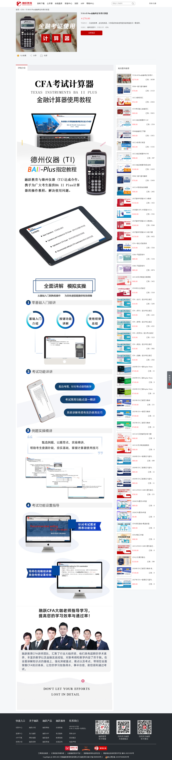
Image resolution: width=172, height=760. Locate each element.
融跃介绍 (32, 727)
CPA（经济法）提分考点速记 (142, 333)
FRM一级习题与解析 (139, 86)
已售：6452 (150, 236)
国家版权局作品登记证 (92, 753)
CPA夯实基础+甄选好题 (140, 524)
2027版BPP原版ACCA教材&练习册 (144, 221)
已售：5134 (150, 259)
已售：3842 (150, 349)
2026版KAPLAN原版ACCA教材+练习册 (146, 210)
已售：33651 (150, 113)
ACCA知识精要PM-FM (140, 154)
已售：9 (152, 382)
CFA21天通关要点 (138, 557)
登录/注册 (152, 3)
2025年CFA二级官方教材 (141, 423)
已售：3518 (150, 292)
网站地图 (32, 738)
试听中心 (19, 727)
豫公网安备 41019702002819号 (118, 757)
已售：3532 (150, 214)
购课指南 (59, 738)
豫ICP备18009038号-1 (95, 757)
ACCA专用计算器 (138, 142)
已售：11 (151, 483)
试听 (76, 3)
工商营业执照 (43, 753)
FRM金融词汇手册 (139, 131)
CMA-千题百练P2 (138, 266)
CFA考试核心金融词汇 (140, 109)
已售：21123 (150, 91)
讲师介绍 (19, 742)
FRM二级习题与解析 (139, 176)
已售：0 (152, 438)
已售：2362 (150, 360)
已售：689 (151, 461)
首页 (17, 10)
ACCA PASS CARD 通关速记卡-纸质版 (146, 490)
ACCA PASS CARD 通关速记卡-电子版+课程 (148, 546)
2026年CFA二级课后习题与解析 (143, 468)
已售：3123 (150, 337)
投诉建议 (72, 738)
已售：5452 (150, 281)
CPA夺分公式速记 (138, 288)
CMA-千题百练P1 (138, 255)
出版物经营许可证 (74, 753)
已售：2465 (150, 192)
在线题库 (58, 3)
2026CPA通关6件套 (139, 512)
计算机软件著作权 (57, 753)
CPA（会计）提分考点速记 (142, 299)
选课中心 (19, 733)
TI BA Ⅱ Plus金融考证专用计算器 (37, 10)
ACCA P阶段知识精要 (140, 187)
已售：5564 (150, 248)
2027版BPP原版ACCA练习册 (142, 232)
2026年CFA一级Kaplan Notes (142, 367)
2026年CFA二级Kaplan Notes (142, 378)
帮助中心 (90, 3)
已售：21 (151, 427)
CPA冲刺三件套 (138, 535)
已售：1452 (150, 203)
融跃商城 (46, 742)
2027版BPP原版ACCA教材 (141, 198)
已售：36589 (150, 79)
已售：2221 (150, 315)
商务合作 (72, 733)
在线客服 (59, 727)
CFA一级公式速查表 (139, 243)
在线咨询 (59, 742)
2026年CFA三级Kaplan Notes (142, 389)
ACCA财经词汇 (137, 98)
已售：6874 (150, 270)
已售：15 (151, 371)
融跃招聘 (32, 742)
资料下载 (41, 3)
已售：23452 (150, 102)
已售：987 (151, 158)
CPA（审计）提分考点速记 (142, 311)
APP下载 (19, 738)
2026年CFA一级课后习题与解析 (143, 456)
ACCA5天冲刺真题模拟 (140, 445)
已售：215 (151, 494)
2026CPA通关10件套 (139, 501)
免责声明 (72, 742)
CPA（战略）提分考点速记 (142, 355)
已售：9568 (150, 225)
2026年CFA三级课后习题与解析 (143, 479)
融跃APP (46, 733)
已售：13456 (150, 180)
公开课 (50, 3)
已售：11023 (150, 169)
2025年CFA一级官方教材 (141, 411)
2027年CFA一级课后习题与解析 (143, 580)
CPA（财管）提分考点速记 (142, 322)
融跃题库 (46, 738)
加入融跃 (32, 733)
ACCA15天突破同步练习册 (142, 434)
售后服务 (59, 733)
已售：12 (151, 416)
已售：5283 (150, 304)
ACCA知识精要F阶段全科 (141, 165)
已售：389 (151, 562)
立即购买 (91, 33)
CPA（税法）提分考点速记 (142, 344)
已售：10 (151, 393)
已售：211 (151, 405)
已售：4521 (150, 326)
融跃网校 (46, 727)
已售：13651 (150, 136)
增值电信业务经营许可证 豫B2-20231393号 (118, 753)
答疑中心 (68, 3)
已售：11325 (150, 147)
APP (82, 3)
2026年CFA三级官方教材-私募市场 (144, 568)
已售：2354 (150, 124)
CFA (22, 10)
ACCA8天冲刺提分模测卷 (141, 277)
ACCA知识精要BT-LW (140, 120)
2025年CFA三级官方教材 (141, 400)
